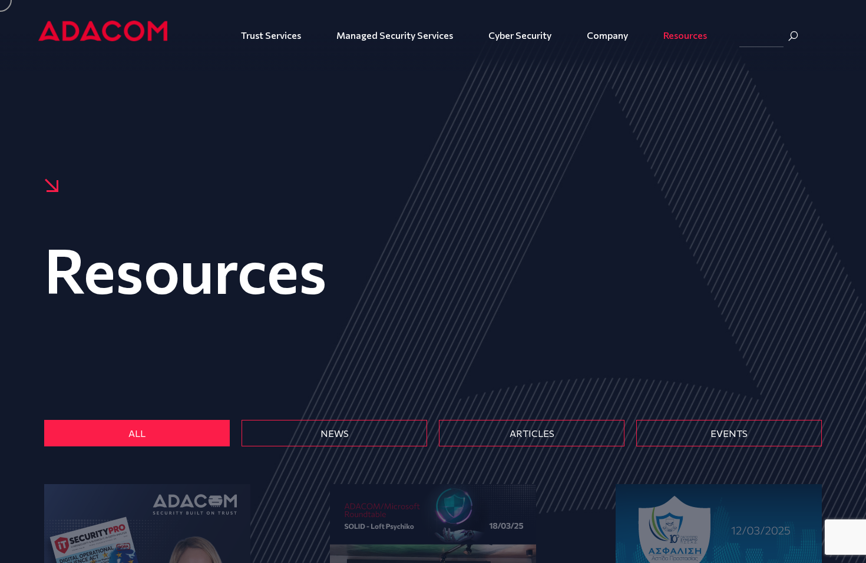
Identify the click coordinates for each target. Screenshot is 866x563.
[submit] (793, 35)
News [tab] (334, 433)
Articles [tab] (532, 433)
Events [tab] (729, 433)
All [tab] (137, 433)
